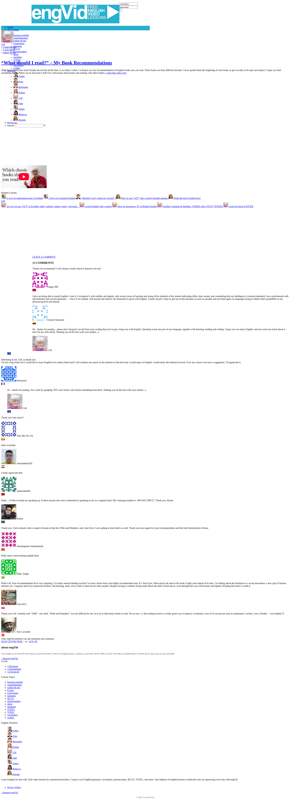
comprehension (20, 38)
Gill (3, 201)
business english (21, 35)
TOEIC (11, 712)
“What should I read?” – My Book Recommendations (56, 62)
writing (16, 68)
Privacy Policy (14, 787)
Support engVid (10, 658)
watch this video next (116, 73)
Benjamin (17, 741)
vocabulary (12, 715)
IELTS (16, 49)
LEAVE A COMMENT (44, 257)
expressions (18, 43)
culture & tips (19, 40)
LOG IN (33, 641)
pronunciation (20, 51)
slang (15, 54)
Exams (10, 690)
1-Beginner (12, 666)
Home (10, 27)
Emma (15, 747)
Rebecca (16, 769)
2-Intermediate (10, 47)
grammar (17, 46)
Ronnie (16, 774)
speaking (17, 57)
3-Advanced (9, 50)
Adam (15, 730)
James (15, 763)
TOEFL (11, 709)
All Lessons (13, 30)
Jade (14, 758)
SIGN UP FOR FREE (12, 641)
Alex (14, 736)
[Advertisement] (13, 119)
